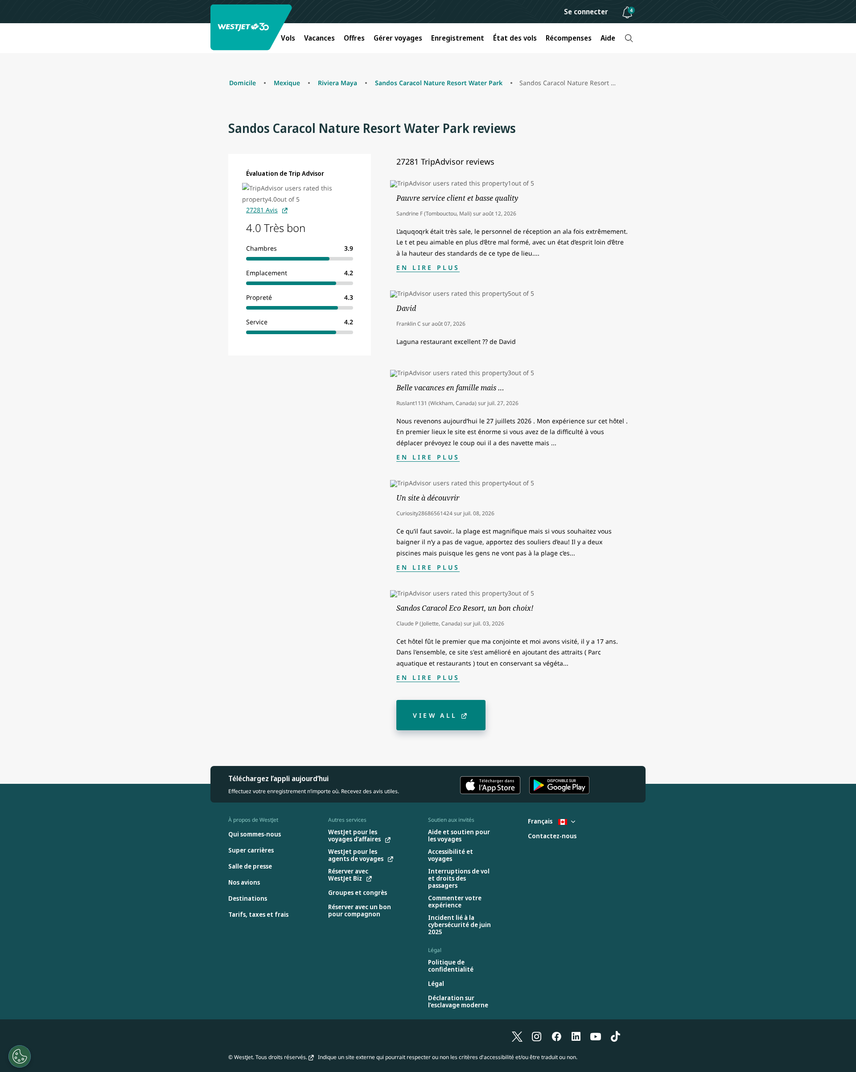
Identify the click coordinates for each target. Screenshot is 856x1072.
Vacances (319, 38)
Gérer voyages (398, 38)
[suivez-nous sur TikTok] (615, 1036)
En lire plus (428, 267)
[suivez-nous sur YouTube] (595, 1036)
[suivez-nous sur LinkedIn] (576, 1036)
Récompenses (569, 38)
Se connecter (586, 12)
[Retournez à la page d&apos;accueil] (252, 27)
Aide (608, 38)
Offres (354, 38)
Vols (288, 38)
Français (541, 821)
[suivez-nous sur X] (517, 1036)
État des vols (515, 38)
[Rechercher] (629, 38)
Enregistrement (457, 38)
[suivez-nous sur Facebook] (556, 1036)
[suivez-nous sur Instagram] (536, 1036)
